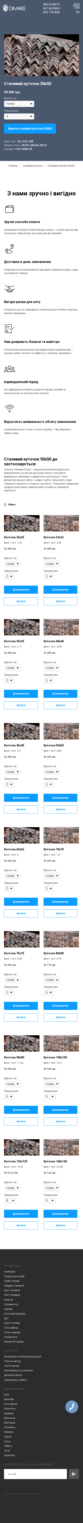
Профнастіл (10, 1337)
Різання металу (12, 1361)
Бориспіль (10, 1408)
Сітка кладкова (12, 1332)
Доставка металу (13, 1375)
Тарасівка (9, 1455)
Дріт (6, 1318)
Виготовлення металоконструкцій (22, 1356)
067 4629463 (51, 8)
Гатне (7, 1450)
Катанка (8, 1299)
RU (78, 12)
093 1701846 (51, 12)
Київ (6, 1394)
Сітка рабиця (11, 1327)
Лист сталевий (12, 1295)
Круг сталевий (12, 1290)
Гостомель (9, 1427)
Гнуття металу (12, 1365)
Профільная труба (14, 1276)
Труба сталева (11, 1281)
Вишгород (9, 1422)
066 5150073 (51, 4)
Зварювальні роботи (15, 1380)
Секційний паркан (14, 1341)
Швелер (8, 1309)
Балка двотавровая (14, 1313)
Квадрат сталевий (14, 1285)
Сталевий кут (11, 1304)
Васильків (9, 1418)
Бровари (9, 1413)
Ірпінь (7, 1441)
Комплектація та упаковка (18, 1370)
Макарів (8, 1432)
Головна (13, 165)
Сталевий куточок (32, 165)
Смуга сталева (12, 1323)
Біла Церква (10, 1404)
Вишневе (9, 1399)
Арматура (9, 1271)
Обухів (7, 1436)
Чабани (8, 1446)
